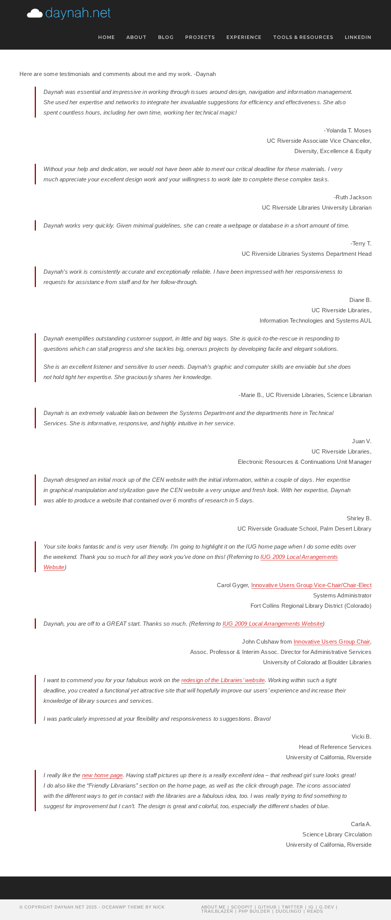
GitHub (267, 907)
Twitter (292, 907)
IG (311, 907)
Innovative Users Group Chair (332, 641)
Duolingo (289, 911)
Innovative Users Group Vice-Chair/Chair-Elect (311, 585)
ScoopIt (242, 907)
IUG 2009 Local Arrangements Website (273, 623)
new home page (102, 775)
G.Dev (326, 907)
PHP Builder (254, 911)
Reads (315, 911)
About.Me (213, 907)
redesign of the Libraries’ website (223, 680)
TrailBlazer (217, 911)
